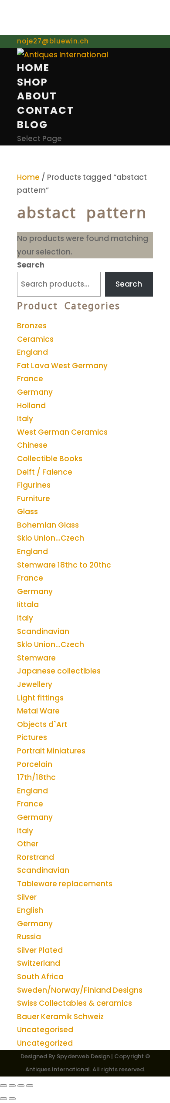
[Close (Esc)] (29, 1085)
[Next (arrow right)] (12, 1098)
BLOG (32, 125)
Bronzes (32, 325)
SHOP (32, 82)
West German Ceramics (62, 432)
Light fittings (40, 698)
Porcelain (34, 764)
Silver (27, 897)
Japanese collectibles (59, 671)
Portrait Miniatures (51, 751)
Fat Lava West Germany (62, 365)
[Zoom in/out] (3, 1085)
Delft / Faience (44, 472)
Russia (29, 936)
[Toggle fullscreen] (12, 1085)
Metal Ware (38, 711)
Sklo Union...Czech (50, 538)
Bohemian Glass (48, 525)
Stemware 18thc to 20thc (64, 565)
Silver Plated (40, 950)
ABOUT (37, 96)
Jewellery (34, 684)
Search (30, 265)
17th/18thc (36, 777)
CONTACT (46, 110)
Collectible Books (49, 458)
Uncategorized (45, 1043)
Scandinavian (43, 631)
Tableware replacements (64, 883)
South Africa (40, 976)
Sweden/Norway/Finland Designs (80, 990)
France (30, 378)
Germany (35, 392)
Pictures (32, 737)
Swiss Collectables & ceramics (74, 1003)
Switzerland (38, 963)
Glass (27, 511)
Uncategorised (45, 1029)
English (30, 910)
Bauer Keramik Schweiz (60, 1016)
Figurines (34, 485)
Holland (31, 405)
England (32, 352)
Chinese (32, 445)
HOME (33, 68)
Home (28, 177)
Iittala (28, 604)
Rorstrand (35, 857)
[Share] (20, 1085)
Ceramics (35, 339)
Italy (25, 418)
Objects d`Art (42, 724)
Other (27, 844)
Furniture (33, 498)
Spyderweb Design (83, 1056)
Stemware (36, 658)
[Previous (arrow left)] (3, 1098)
